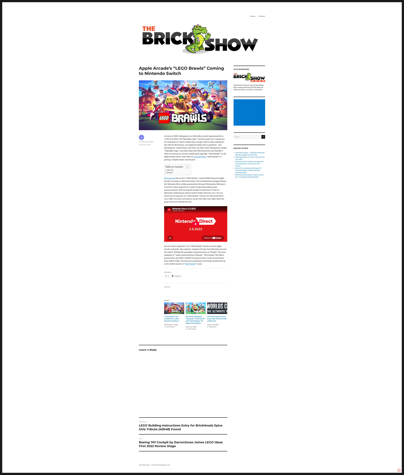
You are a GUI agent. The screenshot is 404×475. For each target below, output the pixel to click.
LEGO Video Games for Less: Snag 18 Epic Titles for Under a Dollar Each (217, 319)
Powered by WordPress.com (160, 465)
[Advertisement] (249, 113)
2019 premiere (200, 157)
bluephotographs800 (146, 142)
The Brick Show (144, 465)
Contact (261, 16)
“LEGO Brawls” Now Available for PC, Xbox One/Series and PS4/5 (171, 319)
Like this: (170, 170)
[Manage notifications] (399, 470)
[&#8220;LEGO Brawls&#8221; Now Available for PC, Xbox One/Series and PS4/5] (174, 308)
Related (170, 173)
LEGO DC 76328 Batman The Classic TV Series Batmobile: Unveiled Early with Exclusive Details (248, 170)
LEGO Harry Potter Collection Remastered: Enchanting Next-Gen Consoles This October (249, 164)
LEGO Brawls (190, 264)
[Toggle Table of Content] (186, 167)
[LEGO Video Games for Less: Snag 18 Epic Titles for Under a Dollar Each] (217, 308)
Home (252, 16)
